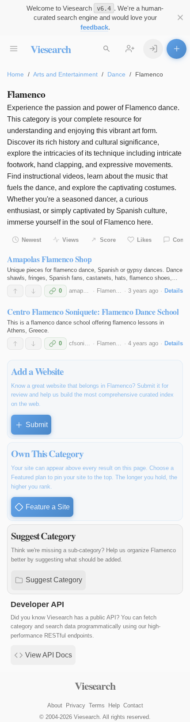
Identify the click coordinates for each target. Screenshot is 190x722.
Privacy (75, 705)
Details (173, 290)
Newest (31, 240)
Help (114, 705)
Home (15, 74)
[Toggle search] (106, 49)
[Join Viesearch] (130, 49)
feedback (94, 27)
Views (70, 240)
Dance (116, 74)
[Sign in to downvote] (33, 291)
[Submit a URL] (176, 49)
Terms (97, 705)
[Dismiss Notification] (180, 17)
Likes (144, 240)
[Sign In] (153, 49)
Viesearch (50, 49)
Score (108, 240)
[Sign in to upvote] (15, 291)
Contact (133, 705)
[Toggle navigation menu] (13, 49)
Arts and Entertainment (65, 74)
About (54, 705)
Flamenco (109, 290)
